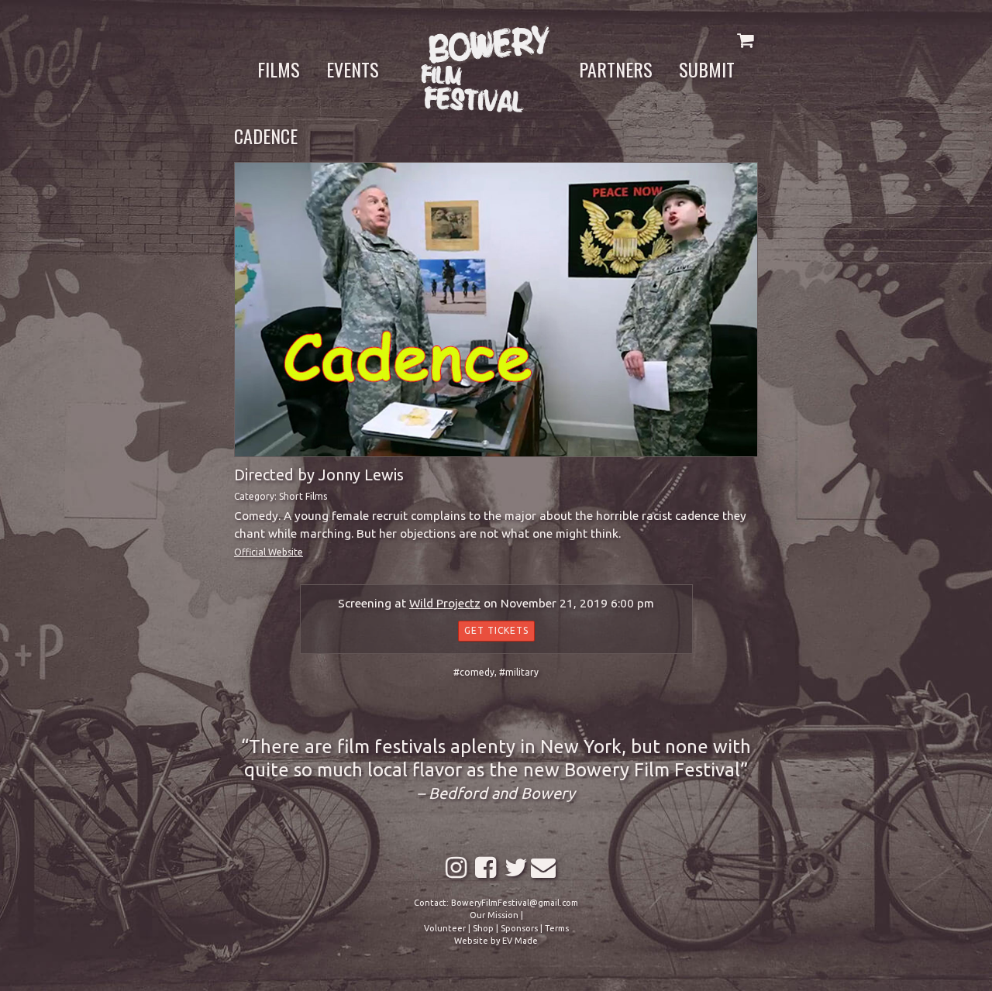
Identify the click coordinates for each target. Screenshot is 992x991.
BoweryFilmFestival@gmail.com (514, 902)
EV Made (520, 940)
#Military (519, 672)
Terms (557, 928)
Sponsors (519, 928)
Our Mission (494, 915)
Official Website (268, 552)
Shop (483, 928)
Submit (707, 69)
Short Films (303, 496)
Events (352, 69)
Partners (616, 69)
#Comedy (473, 672)
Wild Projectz (444, 603)
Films (278, 69)
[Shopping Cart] (745, 40)
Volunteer (445, 928)
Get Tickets (496, 630)
